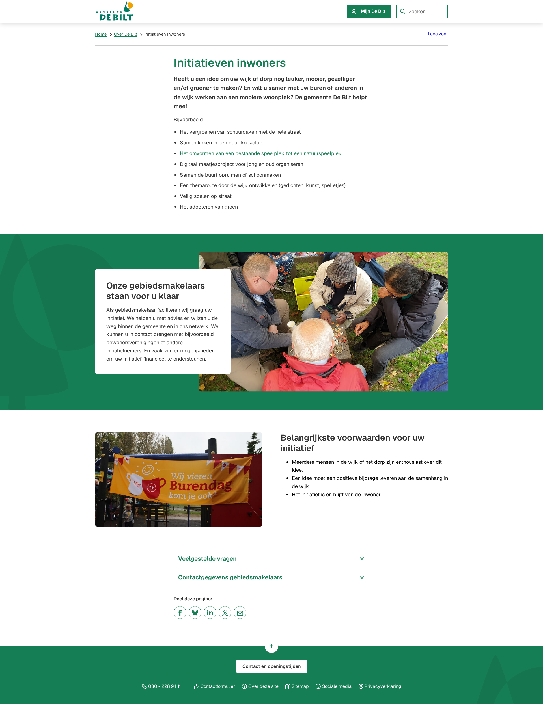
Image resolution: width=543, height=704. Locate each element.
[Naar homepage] (120, 11)
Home (101, 34)
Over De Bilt (125, 34)
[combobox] (422, 11)
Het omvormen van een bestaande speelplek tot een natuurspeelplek (261, 153)
